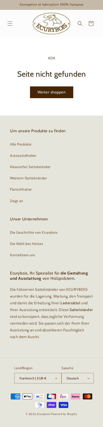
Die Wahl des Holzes (26, 243)
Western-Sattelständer (28, 178)
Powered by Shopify (64, 414)
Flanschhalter (21, 189)
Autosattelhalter (23, 155)
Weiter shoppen (52, 92)
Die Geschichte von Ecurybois (34, 232)
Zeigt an (16, 201)
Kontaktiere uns (22, 255)
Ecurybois (43, 414)
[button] (10, 23)
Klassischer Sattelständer (30, 167)
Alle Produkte (21, 144)
